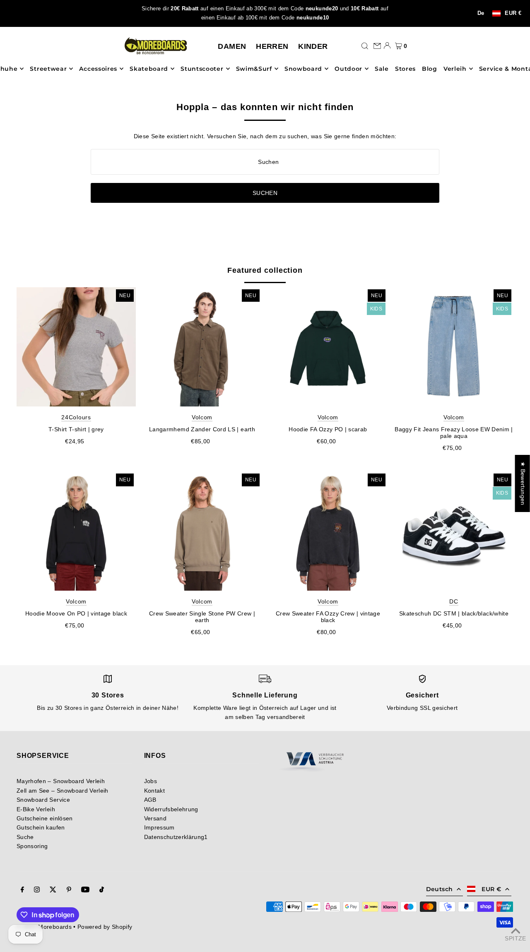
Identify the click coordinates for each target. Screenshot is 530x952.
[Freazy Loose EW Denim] (453, 346)
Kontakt (154, 790)
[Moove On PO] (76, 531)
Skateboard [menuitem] (149, 68)
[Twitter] (53, 890)
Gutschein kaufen (41, 827)
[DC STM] (453, 531)
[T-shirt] (76, 346)
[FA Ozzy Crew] (328, 531)
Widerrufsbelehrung (171, 809)
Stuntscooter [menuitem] (202, 68)
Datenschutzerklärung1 (176, 837)
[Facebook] (22, 890)
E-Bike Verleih (36, 809)
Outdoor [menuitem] (348, 68)
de (480, 13)
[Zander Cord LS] (202, 346)
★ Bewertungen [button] (523, 483)
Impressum (159, 827)
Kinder (313, 46)
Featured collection (265, 270)
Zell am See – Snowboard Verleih (62, 790)
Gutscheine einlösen (45, 818)
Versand (155, 818)
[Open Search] (365, 45)
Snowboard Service (43, 799)
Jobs (150, 781)
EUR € (513, 13)
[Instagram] (37, 890)
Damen (232, 46)
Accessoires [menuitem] (98, 68)
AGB (150, 799)
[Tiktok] (101, 890)
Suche (25, 837)
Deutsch (439, 889)
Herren (272, 46)
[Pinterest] (69, 890)
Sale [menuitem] (382, 68)
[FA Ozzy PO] (328, 346)
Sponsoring (32, 846)
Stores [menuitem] (405, 68)
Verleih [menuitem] (455, 68)
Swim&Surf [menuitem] (254, 68)
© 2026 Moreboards (44, 926)
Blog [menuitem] (429, 68)
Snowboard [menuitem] (303, 68)
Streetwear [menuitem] (48, 68)
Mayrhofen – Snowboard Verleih (61, 781)
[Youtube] (85, 890)
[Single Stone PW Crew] (202, 531)
